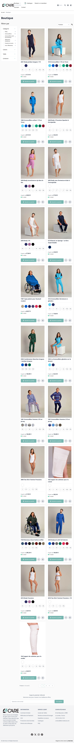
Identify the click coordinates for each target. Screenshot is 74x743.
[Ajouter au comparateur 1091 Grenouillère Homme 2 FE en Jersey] (70, 441)
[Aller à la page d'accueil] (8, 5)
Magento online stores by (64, 740)
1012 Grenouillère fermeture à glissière (58, 300)
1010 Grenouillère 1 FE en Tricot (58, 62)
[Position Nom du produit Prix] (64, 24)
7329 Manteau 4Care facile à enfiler (32, 540)
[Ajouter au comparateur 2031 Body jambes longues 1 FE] (43, 81)
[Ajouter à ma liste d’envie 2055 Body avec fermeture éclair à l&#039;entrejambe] (66, 202)
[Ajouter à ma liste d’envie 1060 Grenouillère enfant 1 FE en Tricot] (38, 142)
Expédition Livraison (43, 718)
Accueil (3, 12)
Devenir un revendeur (41, 3)
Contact (23, 7)
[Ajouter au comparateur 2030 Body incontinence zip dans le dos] (43, 202)
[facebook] (32, 734)
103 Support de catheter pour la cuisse (58, 481)
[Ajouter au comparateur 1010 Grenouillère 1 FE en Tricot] (70, 81)
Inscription (59, 701)
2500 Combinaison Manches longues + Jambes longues (32, 360)
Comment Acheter (25, 713)
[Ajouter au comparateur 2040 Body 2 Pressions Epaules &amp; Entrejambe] (70, 142)
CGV (21, 718)
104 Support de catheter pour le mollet (31, 657)
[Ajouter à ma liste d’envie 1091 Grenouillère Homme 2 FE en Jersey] (66, 441)
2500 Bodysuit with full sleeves (58, 540)
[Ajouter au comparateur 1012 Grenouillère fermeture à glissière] (70, 320)
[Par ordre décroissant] (72, 24)
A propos (16, 7)
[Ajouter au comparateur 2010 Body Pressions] (43, 617)
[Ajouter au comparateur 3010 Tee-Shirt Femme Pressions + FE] (70, 617)
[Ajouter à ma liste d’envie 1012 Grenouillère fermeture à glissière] (66, 320)
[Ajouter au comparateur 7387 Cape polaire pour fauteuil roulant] (43, 320)
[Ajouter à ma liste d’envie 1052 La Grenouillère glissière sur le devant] (66, 380)
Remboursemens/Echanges (45, 715)
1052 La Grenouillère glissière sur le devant (59, 360)
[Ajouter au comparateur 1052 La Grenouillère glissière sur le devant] (70, 380)
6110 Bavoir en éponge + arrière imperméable (58, 242)
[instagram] (39, 734)
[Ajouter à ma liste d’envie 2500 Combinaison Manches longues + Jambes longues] (38, 380)
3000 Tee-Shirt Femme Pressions (31, 479)
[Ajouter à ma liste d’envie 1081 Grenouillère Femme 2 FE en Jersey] (38, 441)
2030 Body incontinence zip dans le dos (32, 181)
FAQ (39, 723)
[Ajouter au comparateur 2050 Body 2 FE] (43, 260)
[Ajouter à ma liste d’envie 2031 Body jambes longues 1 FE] (38, 81)
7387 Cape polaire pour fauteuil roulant (31, 300)
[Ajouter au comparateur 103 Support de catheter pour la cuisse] (70, 501)
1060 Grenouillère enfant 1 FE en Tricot (31, 121)
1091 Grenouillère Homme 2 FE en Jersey (59, 420)
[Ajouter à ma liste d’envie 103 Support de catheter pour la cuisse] (66, 501)
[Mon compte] (68, 5)
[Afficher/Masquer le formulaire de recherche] (65, 5)
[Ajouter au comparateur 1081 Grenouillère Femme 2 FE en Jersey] (43, 441)
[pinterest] (42, 734)
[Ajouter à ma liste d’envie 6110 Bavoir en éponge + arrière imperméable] (66, 260)
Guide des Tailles (42, 713)
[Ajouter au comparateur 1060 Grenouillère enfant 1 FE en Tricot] (43, 142)
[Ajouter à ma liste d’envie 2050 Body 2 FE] (38, 260)
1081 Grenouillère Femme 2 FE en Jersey (31, 420)
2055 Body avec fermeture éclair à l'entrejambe (59, 181)
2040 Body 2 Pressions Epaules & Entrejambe (58, 121)
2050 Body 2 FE (25, 240)
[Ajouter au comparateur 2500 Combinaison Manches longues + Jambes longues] (43, 380)
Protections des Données (27, 721)
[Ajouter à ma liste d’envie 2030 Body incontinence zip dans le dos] (38, 202)
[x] (35, 734)
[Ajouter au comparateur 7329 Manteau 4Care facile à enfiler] (43, 559)
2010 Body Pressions (27, 598)
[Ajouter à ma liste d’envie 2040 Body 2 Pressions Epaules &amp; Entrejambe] (66, 142)
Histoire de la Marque (26, 723)
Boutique (16, 3)
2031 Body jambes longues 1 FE (31, 62)
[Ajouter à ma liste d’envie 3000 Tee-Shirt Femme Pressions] (38, 501)
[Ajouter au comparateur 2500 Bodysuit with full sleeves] (70, 559)
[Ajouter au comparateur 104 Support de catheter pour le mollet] (43, 678)
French (60, 5)
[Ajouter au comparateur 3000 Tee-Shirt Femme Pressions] (43, 501)
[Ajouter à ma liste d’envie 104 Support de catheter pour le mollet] (38, 678)
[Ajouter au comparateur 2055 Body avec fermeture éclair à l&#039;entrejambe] (70, 202)
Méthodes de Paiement (26, 715)
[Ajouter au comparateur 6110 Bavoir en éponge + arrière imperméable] (70, 260)
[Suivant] (52, 685)
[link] (40, 685)
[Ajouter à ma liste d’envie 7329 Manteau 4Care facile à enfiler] (38, 559)
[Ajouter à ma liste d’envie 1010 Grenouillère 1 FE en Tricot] (66, 81)
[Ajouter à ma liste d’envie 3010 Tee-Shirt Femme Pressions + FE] (66, 617)
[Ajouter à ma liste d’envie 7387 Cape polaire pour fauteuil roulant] (38, 320)
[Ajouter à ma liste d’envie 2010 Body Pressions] (38, 617)
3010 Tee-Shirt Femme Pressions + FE (60, 598)
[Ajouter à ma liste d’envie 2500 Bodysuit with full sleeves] (66, 559)
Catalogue (29, 3)
